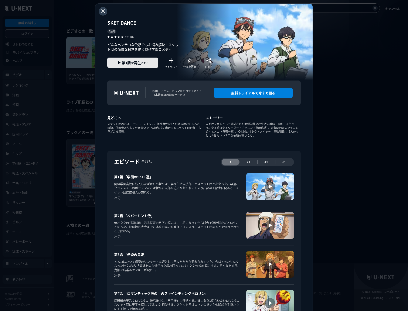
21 (248, 162)
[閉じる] (103, 11)
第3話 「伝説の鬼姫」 (130, 254)
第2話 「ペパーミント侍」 (134, 215)
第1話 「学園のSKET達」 (133, 176)
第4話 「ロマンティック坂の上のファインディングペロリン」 (161, 293)
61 (284, 162)
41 (266, 162)
